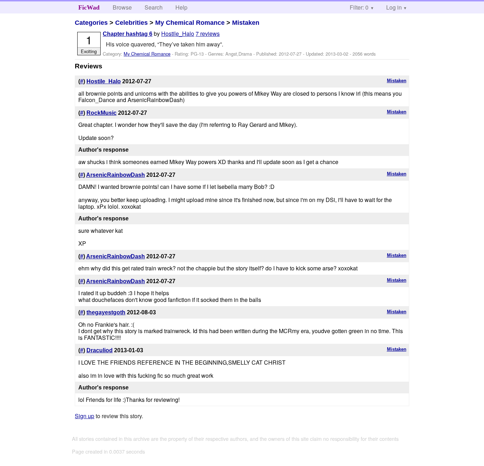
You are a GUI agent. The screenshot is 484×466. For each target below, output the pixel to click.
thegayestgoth (105, 312)
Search (154, 7)
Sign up (84, 416)
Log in (394, 7)
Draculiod (99, 350)
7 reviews (208, 33)
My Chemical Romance (190, 22)
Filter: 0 (359, 7)
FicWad (89, 7)
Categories (91, 22)
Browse (122, 7)
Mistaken (245, 22)
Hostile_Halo (177, 33)
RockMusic (101, 113)
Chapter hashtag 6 (127, 34)
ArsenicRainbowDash (115, 175)
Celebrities (131, 22)
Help (181, 7)
